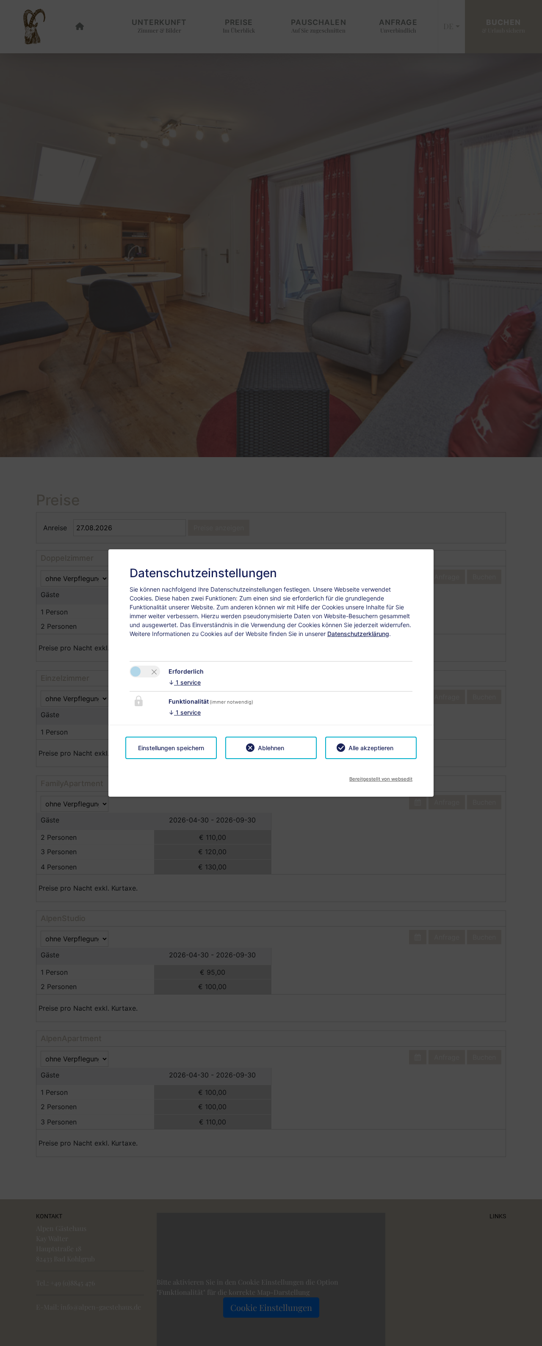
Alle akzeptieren (370, 747)
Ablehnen (271, 747)
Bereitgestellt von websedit (380, 776)
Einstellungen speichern (171, 747)
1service (185, 682)
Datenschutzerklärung (358, 633)
